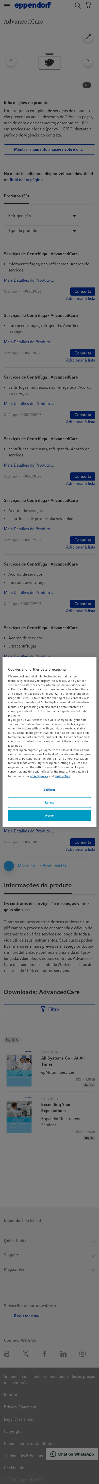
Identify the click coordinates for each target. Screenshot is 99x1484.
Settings (49, 789)
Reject (49, 802)
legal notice (62, 776)
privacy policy (39, 776)
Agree (49, 815)
